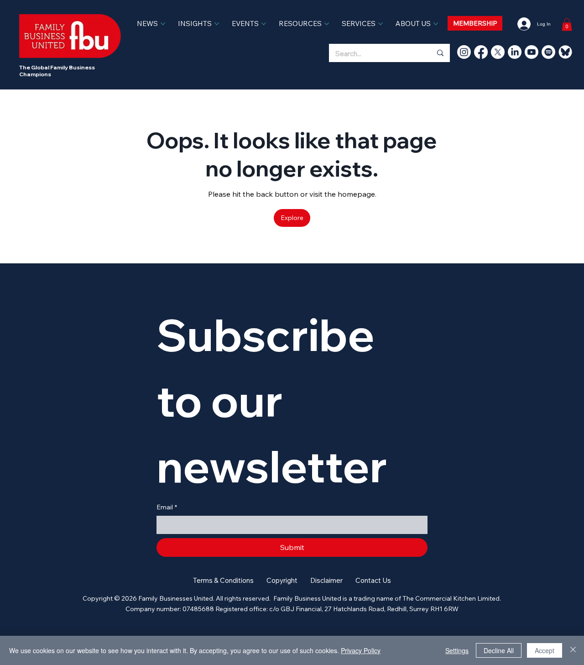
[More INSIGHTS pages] (216, 23)
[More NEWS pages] (163, 23)
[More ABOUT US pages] (435, 23)
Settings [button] (457, 650)
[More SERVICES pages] (380, 23)
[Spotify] (548, 52)
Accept (544, 650)
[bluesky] (565, 52)
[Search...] (440, 53)
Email (166, 507)
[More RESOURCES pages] (326, 23)
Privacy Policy (361, 650)
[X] (498, 52)
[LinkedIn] (514, 52)
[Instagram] (464, 52)
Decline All (499, 650)
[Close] (573, 650)
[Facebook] (481, 52)
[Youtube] (531, 52)
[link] (567, 24)
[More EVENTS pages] (263, 23)
